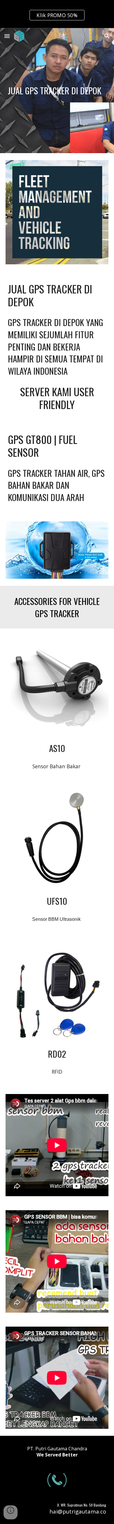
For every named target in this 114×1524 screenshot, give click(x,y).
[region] (57, 14)
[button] (7, 36)
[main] (57, 90)
